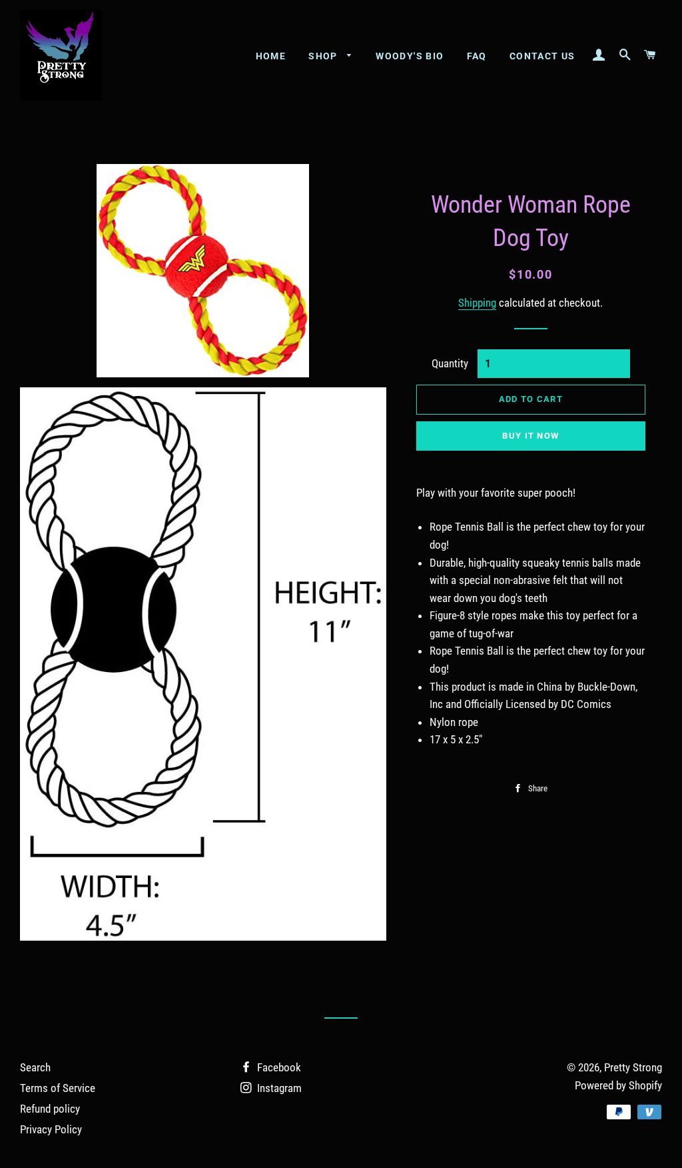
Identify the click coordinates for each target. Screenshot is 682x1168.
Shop (324, 56)
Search (35, 1067)
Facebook (277, 1067)
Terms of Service (57, 1088)
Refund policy (50, 1108)
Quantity (450, 363)
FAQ (477, 56)
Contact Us (542, 56)
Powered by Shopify (618, 1085)
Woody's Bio (410, 56)
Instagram (278, 1088)
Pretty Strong (633, 1067)
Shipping (477, 302)
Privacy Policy (51, 1129)
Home (271, 56)
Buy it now (530, 436)
